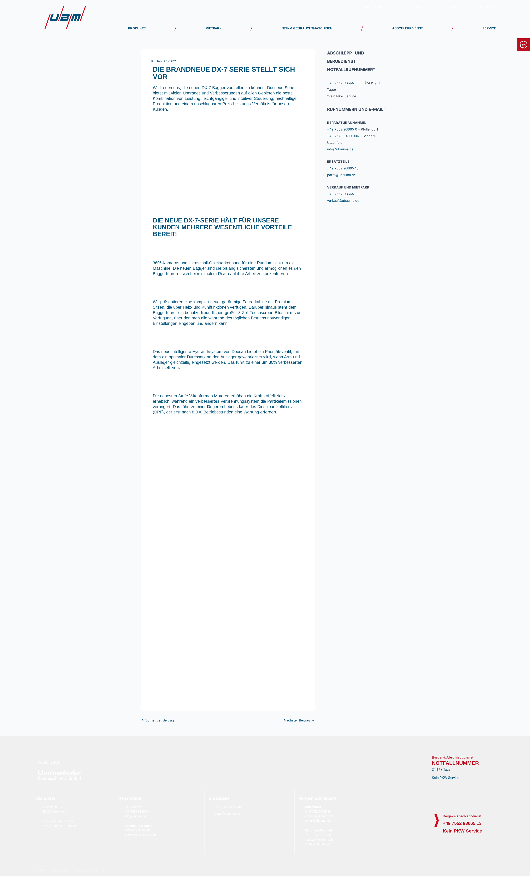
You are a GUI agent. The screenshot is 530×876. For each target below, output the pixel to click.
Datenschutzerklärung (89, 870)
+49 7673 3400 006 (343, 136)
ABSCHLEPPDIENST (407, 28)
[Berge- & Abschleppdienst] (436, 820)
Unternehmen (379, 7)
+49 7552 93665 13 (496, 44)
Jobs (454, 7)
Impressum (60, 870)
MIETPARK (214, 28)
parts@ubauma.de (341, 175)
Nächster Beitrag (299, 720)
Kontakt (489, 7)
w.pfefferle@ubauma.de (141, 835)
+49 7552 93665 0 (342, 129)
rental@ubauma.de (318, 820)
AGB (42, 870)
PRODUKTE (137, 28)
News (422, 7)
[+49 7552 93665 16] (211, 807)
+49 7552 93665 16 (343, 168)
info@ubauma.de (340, 149)
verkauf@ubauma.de (343, 200)
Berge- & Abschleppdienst (462, 816)
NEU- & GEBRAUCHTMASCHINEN (307, 28)
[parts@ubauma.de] (211, 813)
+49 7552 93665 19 (343, 194)
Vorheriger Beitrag (157, 720)
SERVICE (489, 28)
